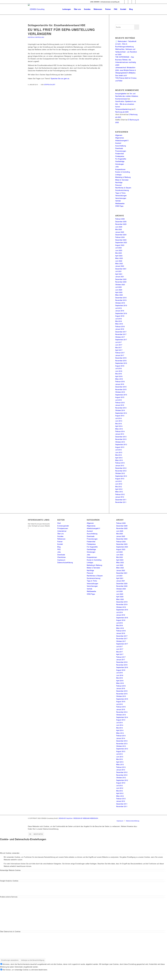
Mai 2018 (118, 321)
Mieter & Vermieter (121, 180)
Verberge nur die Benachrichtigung (32, 960)
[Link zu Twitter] (130, 2)
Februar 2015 (120, 402)
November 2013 (120, 439)
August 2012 (119, 478)
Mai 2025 (118, 229)
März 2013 (119, 460)
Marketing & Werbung (123, 177)
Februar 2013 (120, 463)
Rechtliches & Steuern (123, 187)
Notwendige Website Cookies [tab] (10, 870)
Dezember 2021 (120, 269)
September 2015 (121, 394)
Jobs (117, 166)
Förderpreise (119, 156)
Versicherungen (120, 198)
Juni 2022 (118, 261)
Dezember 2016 (120, 358)
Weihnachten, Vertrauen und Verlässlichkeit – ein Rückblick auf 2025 (126, 52)
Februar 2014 (120, 431)
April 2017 (118, 350)
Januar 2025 (119, 232)
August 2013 (119, 447)
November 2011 (120, 502)
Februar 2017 (120, 352)
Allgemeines (119, 138)
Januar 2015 (119, 405)
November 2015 (120, 389)
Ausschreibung (120, 146)
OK (30, 834)
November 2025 (120, 224)
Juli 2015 (118, 400)
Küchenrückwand (121, 99)
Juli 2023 (118, 248)
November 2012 (120, 471)
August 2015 (119, 397)
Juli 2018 (118, 318)
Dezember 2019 (120, 297)
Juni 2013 (118, 452)
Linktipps (118, 174)
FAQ (59, 549)
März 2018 (119, 324)
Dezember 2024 (120, 234)
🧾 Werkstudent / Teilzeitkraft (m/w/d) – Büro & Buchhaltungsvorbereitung (125, 44)
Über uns (60, 533)
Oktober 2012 (120, 473)
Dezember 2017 (120, 332)
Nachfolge (118, 182)
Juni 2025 (118, 227)
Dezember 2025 (120, 221)
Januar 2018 (119, 329)
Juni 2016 (118, 371)
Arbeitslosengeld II (121, 140)
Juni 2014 (118, 421)
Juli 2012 (118, 481)
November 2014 (120, 408)
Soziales (60, 536)
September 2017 (121, 339)
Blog (59, 547)
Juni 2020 (118, 290)
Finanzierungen (120, 151)
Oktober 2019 (120, 303)
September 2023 (121, 242)
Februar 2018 (120, 326)
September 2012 (121, 476)
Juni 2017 (118, 345)
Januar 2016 (119, 384)
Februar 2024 (120, 237)
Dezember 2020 (120, 279)
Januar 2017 (119, 355)
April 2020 (118, 292)
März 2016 (119, 379)
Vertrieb (118, 201)
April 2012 (118, 489)
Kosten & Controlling (36, 37)
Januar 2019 (119, 310)
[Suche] (136, 9)
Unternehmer (61, 531)
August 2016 (119, 366)
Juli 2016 (118, 368)
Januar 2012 (119, 497)
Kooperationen (120, 169)
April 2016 (118, 376)
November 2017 (120, 334)
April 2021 (118, 274)
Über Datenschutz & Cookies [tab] (10, 931)
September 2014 (121, 413)
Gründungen (119, 164)
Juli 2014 (118, 418)
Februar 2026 (120, 219)
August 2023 (119, 245)
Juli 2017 (118, 342)
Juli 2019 (118, 308)
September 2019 (121, 305)
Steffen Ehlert (49, 84)
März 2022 (119, 263)
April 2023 (118, 255)
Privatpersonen (62, 528)
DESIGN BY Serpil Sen (66, 818)
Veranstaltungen (121, 195)
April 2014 (118, 426)
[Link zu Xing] (122, 2)
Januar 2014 (119, 434)
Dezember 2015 (120, 387)
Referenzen (61, 539)
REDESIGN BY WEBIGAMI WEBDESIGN (85, 818)
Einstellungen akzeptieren (10, 960)
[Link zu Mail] (133, 2)
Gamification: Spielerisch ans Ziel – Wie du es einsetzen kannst (125, 104)
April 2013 (118, 457)
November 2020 (120, 282)
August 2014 (119, 415)
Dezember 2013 (120, 436)
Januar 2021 (119, 276)
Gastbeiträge (119, 161)
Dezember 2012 (120, 468)
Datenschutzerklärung (65, 562)
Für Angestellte (120, 159)
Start (59, 523)
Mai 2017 (118, 347)
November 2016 (120, 360)
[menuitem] (66, 9)
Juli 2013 (118, 450)
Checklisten (61, 557)
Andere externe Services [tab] (8, 897)
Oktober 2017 (120, 337)
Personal (118, 185)
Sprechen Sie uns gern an (60, 78)
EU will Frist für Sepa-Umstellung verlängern (61, 31)
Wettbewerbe (119, 203)
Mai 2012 (118, 486)
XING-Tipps (119, 206)
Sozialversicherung (122, 190)
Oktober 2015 (120, 392)
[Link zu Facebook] (126, 2)
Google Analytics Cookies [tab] (9, 881)
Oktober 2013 (120, 442)
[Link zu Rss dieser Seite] (137, 2)
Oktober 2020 (120, 284)
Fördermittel (119, 153)
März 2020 (119, 295)
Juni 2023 (118, 250)
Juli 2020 (118, 287)
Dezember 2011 (120, 499)
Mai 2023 (118, 253)
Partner (59, 541)
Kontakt (60, 544)
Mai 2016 (118, 373)
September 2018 (121, 313)
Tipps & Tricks (120, 193)
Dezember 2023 (120, 240)
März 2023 (119, 258)
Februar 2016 (120, 381)
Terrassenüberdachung (123, 109)
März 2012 (119, 491)
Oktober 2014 (120, 410)
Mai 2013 (118, 455)
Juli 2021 (118, 271)
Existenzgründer (63, 526)
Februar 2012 (120, 494)
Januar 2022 (119, 266)
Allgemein (118, 135)
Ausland (118, 143)
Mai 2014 (118, 423)
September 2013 (121, 444)
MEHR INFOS (38, 834)
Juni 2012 (118, 484)
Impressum (61, 560)
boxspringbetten (121, 93)
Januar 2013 (119, 465)
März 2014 (119, 429)
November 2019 (120, 300)
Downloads (119, 148)
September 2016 (121, 363)
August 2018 (119, 316)
